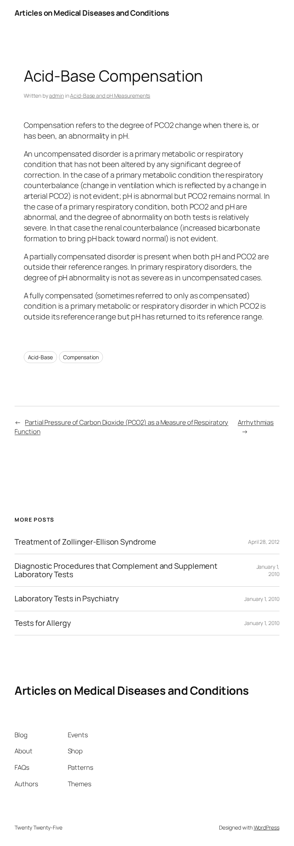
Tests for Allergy (42, 623)
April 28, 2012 (263, 541)
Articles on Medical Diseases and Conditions (92, 13)
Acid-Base (40, 357)
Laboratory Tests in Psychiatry (67, 598)
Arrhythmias (256, 422)
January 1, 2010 (261, 598)
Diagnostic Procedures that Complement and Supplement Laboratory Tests (116, 570)
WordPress (266, 827)
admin (56, 95)
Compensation (81, 357)
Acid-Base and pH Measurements (110, 95)
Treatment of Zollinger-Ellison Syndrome (85, 542)
